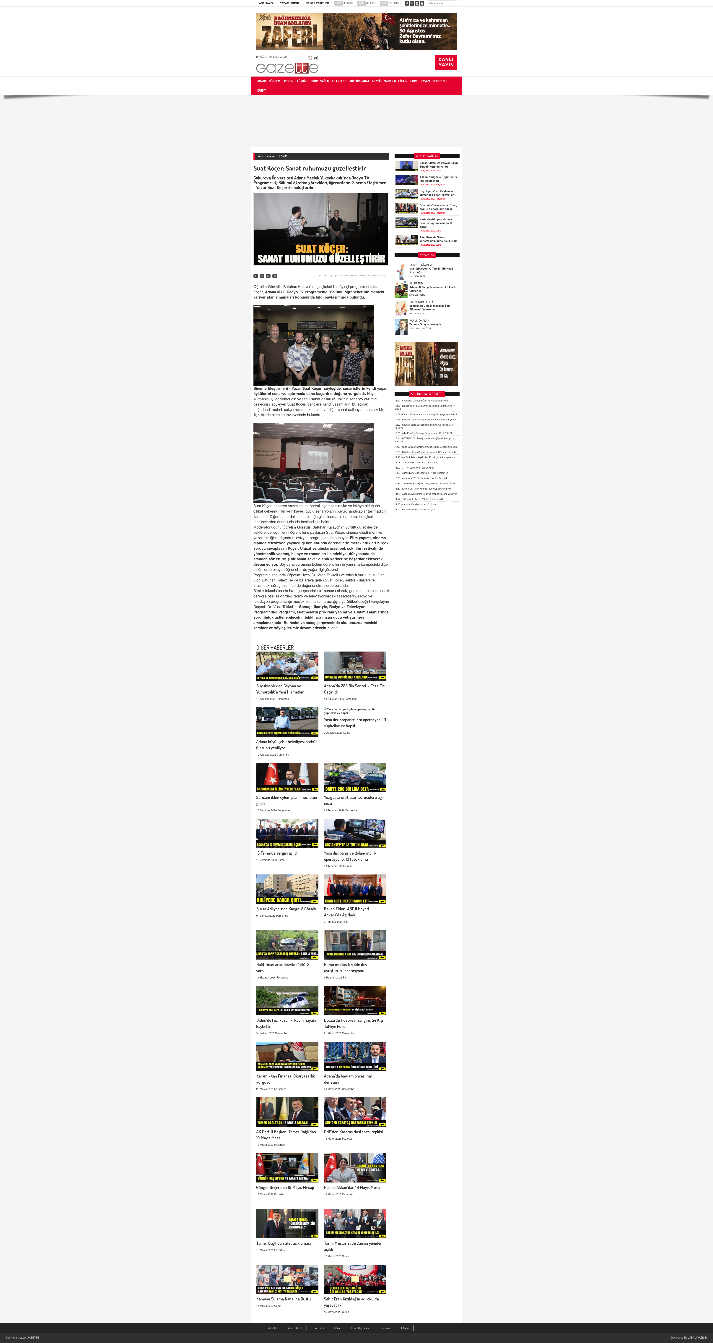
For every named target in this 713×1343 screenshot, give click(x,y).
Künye (337, 1328)
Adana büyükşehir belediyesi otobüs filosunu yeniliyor (426, 493)
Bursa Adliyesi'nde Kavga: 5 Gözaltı (286, 908)
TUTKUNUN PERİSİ (421, 265)
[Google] (268, 276)
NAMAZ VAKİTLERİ (318, 3)
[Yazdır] (320, 275)
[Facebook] (255, 276)
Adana (271, 291)
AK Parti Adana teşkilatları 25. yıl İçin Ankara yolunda (425, 457)
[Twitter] (262, 276)
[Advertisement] (356, 121)
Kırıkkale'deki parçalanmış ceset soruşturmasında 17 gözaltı (436, 223)
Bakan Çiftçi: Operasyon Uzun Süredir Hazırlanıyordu (439, 164)
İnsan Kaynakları (360, 1328)
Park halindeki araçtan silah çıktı (415, 509)
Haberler (270, 156)
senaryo (279, 393)
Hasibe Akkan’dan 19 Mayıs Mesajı (353, 1187)
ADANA (283, 156)
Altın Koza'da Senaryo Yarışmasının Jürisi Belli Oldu (438, 239)
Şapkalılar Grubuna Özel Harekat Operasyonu (422, 400)
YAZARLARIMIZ (289, 3)
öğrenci (351, 291)
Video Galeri (294, 1328)
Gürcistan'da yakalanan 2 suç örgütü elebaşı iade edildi (438, 207)
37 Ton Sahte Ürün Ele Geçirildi (414, 467)
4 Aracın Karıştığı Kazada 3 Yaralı (415, 504)
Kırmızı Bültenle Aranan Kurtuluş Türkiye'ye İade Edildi (426, 414)
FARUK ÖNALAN (419, 283)
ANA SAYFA (266, 3)
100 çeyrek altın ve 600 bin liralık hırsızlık (419, 498)
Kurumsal (385, 1328)
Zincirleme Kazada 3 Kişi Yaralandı (416, 462)
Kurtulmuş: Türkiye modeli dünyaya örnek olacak (423, 488)
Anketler (273, 1328)
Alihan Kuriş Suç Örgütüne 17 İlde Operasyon (438, 178)
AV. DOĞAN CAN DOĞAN (424, 302)
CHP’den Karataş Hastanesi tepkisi (353, 1131)
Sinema (260, 388)
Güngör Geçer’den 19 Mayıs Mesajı (285, 1187)
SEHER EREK (417, 320)
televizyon (276, 542)
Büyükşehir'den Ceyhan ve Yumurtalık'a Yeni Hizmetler (437, 193)
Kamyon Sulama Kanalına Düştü (283, 1298)
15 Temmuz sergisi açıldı (277, 853)
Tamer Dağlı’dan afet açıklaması (283, 1243)
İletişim (405, 1328)
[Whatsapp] (274, 276)
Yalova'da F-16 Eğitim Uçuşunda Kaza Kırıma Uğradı (425, 483)
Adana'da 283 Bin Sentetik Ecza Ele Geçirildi (421, 477)
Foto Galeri (318, 1328)
